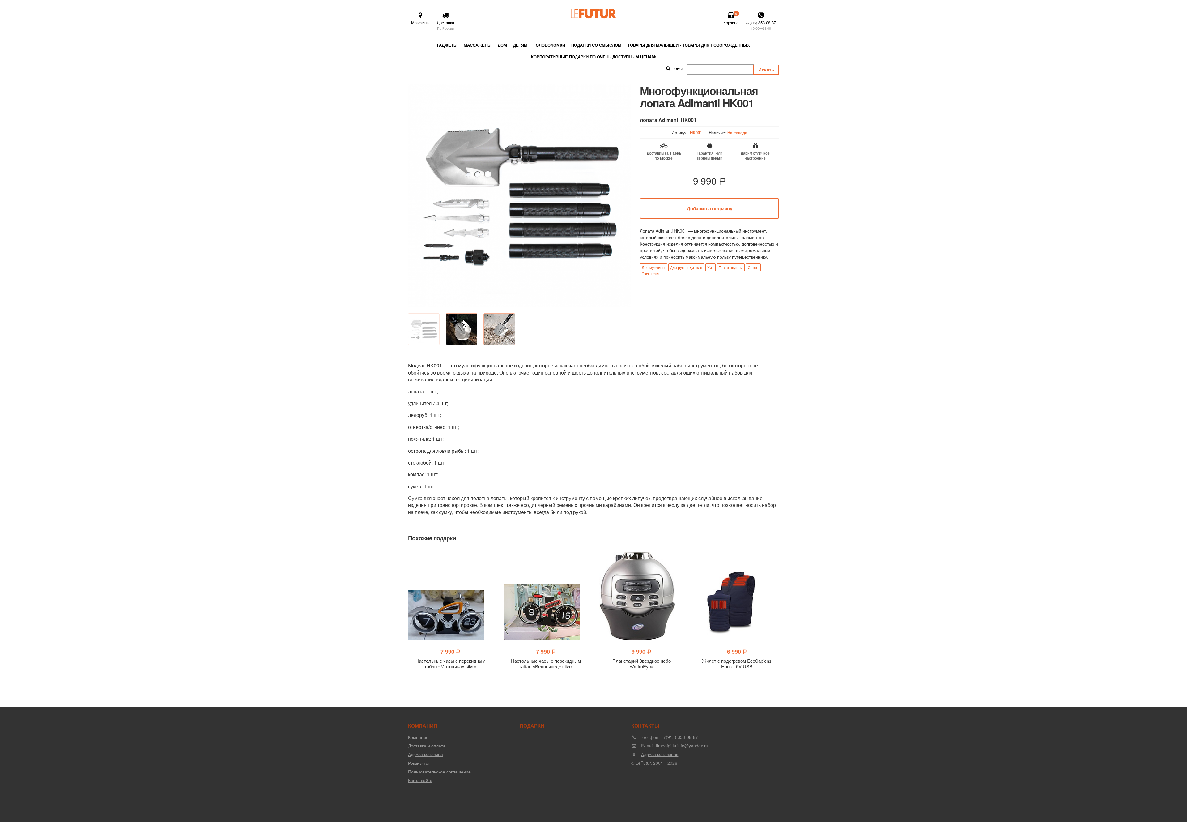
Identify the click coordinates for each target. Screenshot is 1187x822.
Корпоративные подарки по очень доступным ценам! (593, 57)
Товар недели (731, 267)
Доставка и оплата (426, 746)
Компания (418, 737)
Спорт (753, 267)
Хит (710, 267)
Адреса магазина (425, 754)
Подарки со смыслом (596, 45)
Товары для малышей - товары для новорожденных (689, 45)
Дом (502, 45)
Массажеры (477, 45)
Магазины (420, 22)
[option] (519, 195)
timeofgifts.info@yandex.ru (682, 746)
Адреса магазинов (659, 754)
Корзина (730, 18)
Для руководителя (686, 267)
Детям (520, 45)
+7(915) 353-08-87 (679, 737)
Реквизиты (418, 763)
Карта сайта (420, 780)
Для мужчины (653, 267)
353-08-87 (761, 25)
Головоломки (549, 45)
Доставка (445, 25)
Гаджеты (447, 45)
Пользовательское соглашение (439, 771)
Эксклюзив (651, 273)
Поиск (676, 68)
